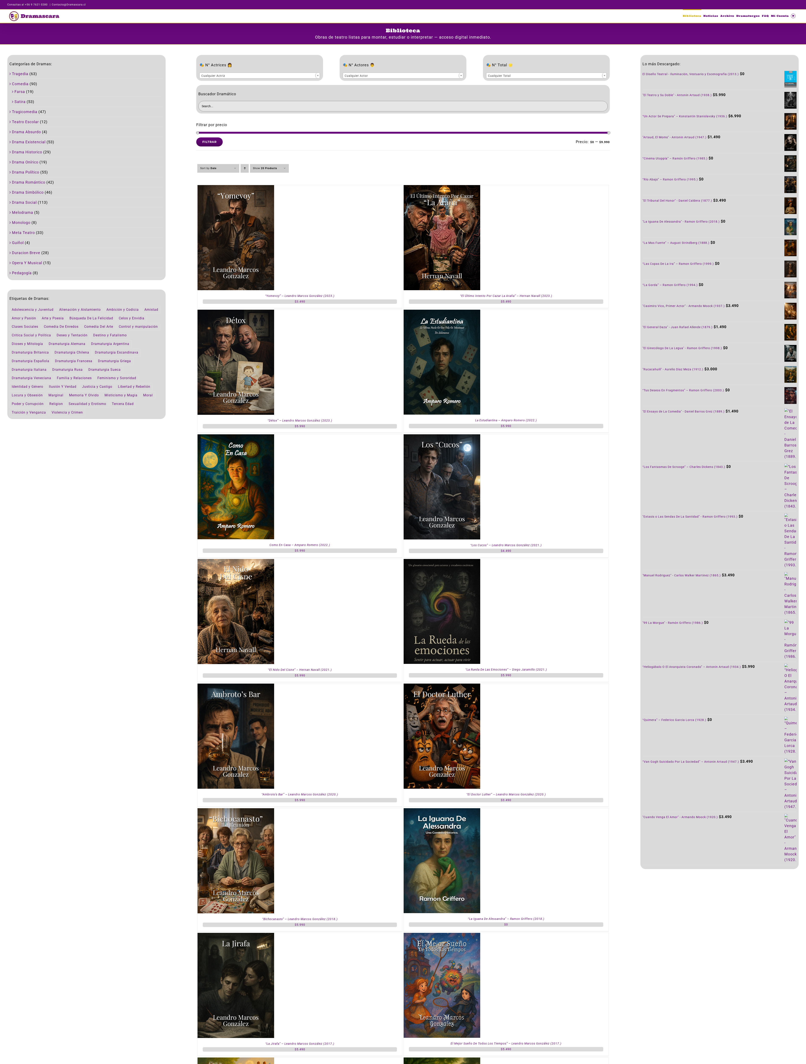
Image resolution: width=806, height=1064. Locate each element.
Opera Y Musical (27, 263)
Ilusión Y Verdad (62, 387)
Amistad (151, 310)
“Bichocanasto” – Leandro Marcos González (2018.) (300, 919)
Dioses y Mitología (27, 344)
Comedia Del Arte (98, 327)
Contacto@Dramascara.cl (69, 4)
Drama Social (24, 202)
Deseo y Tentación (72, 335)
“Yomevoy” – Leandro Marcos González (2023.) (300, 296)
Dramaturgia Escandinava (116, 352)
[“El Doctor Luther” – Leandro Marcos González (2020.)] (442, 686)
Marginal (55, 395)
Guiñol (18, 242)
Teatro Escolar (25, 122)
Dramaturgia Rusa (67, 370)
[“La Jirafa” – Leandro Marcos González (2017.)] (236, 935)
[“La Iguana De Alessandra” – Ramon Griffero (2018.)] (442, 811)
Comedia (20, 84)
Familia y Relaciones (74, 378)
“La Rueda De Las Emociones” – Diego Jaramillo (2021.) (506, 669)
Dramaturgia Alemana (67, 344)
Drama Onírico (25, 162)
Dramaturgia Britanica (30, 352)
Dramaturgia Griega (114, 361)
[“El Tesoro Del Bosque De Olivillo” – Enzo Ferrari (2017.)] (442, 1060)
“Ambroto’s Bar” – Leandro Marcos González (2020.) (300, 794)
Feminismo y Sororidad (116, 378)
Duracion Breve (26, 253)
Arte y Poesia (53, 318)
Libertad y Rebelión (134, 387)
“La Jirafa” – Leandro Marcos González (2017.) (299, 1043)
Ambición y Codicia (122, 310)
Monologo (21, 222)
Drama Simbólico (28, 192)
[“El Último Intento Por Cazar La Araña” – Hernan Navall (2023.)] (442, 188)
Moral (148, 395)
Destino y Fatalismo (110, 335)
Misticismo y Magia (121, 395)
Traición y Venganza (29, 412)
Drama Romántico (28, 182)
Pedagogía (22, 273)
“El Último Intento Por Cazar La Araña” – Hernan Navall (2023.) (506, 296)
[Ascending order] (245, 168)
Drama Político (25, 172)
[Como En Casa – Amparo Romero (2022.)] (236, 437)
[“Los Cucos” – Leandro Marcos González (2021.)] (442, 437)
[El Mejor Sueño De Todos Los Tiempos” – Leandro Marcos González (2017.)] (442, 935)
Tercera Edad (123, 404)
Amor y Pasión (24, 318)
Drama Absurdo (26, 132)
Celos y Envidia (131, 318)
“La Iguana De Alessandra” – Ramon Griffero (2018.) (506, 918)
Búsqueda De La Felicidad (91, 318)
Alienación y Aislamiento (80, 310)
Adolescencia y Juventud (33, 310)
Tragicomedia (24, 112)
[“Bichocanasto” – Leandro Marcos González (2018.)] (236, 811)
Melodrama (22, 212)
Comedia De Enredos (61, 327)
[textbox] (260, 76)
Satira (20, 101)
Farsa (19, 91)
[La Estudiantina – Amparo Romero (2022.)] (442, 312)
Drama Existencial (29, 142)
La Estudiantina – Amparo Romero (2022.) (506, 420)
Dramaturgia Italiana (29, 370)
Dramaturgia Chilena (72, 352)
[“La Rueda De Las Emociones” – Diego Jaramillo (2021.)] (442, 562)
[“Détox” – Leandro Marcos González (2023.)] (236, 312)
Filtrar (209, 142)
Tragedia (20, 74)
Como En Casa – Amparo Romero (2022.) (300, 545)
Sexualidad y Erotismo (87, 404)
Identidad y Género (27, 387)
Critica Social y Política (31, 335)
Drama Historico (27, 152)
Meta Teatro (23, 232)
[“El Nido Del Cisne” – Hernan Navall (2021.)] (236, 562)
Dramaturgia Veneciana (31, 378)
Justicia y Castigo (97, 387)
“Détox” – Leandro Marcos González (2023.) (300, 420)
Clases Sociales (25, 327)
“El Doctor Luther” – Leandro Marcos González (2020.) (506, 794)
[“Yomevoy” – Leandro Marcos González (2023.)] (236, 188)
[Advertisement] (719, 908)
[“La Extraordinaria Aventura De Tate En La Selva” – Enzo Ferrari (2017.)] (236, 1060)
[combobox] (259, 75)
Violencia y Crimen (67, 412)
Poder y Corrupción (28, 404)
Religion (56, 404)
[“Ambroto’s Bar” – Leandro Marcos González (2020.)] (236, 686)
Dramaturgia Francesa (73, 361)
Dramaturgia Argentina (110, 344)
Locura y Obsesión (27, 395)
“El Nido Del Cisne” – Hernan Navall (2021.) (300, 669)
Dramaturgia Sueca (104, 370)
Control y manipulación (138, 327)
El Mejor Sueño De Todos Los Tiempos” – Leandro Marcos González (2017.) (506, 1043)
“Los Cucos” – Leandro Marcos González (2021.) (506, 545)
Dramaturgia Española (30, 361)
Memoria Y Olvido (84, 395)
